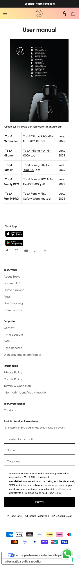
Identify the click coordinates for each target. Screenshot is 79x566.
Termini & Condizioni (18, 386)
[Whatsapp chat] (67, 554)
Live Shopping (13, 303)
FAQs (7, 341)
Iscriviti (39, 502)
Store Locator (13, 310)
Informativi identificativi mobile (25, 392)
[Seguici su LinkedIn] (45, 250)
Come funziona (14, 290)
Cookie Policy (13, 379)
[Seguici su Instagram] (16, 250)
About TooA (12, 276)
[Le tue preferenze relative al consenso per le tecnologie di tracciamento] (72, 559)
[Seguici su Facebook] (7, 250)
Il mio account (13, 334)
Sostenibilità (12, 283)
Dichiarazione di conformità (23, 354)
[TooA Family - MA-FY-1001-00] (39, 184)
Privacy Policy (13, 372)
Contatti (9, 328)
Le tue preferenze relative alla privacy (41, 555)
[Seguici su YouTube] (26, 250)
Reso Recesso (13, 348)
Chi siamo (10, 410)
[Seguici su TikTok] (35, 250)
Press (7, 296)
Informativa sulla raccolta (23, 561)
